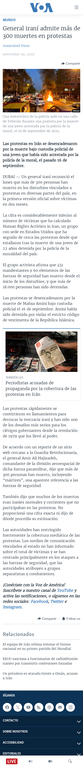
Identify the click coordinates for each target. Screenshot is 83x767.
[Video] (50, 761)
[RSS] (38, 707)
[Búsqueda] (70, 761)
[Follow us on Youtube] (28, 707)
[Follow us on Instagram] (70, 707)
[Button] (70, 63)
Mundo (9, 20)
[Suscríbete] (60, 707)
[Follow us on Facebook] (7, 707)
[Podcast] (49, 707)
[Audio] (30, 761)
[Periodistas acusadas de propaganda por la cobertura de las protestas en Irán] (41, 351)
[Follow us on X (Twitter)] (17, 707)
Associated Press (16, 46)
